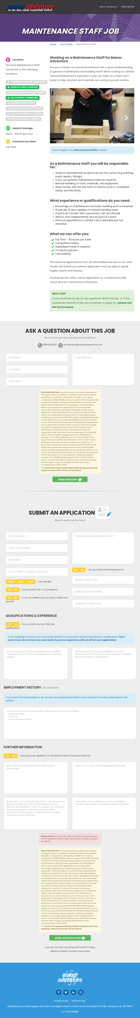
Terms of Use (78, 1000)
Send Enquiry (68, 479)
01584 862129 (127, 7)
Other (30, 581)
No (16, 589)
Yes (9, 589)
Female (11, 581)
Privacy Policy (61, 1000)
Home (53, 44)
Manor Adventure (108, 7)
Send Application (68, 938)
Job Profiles (66, 44)
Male (21, 581)
